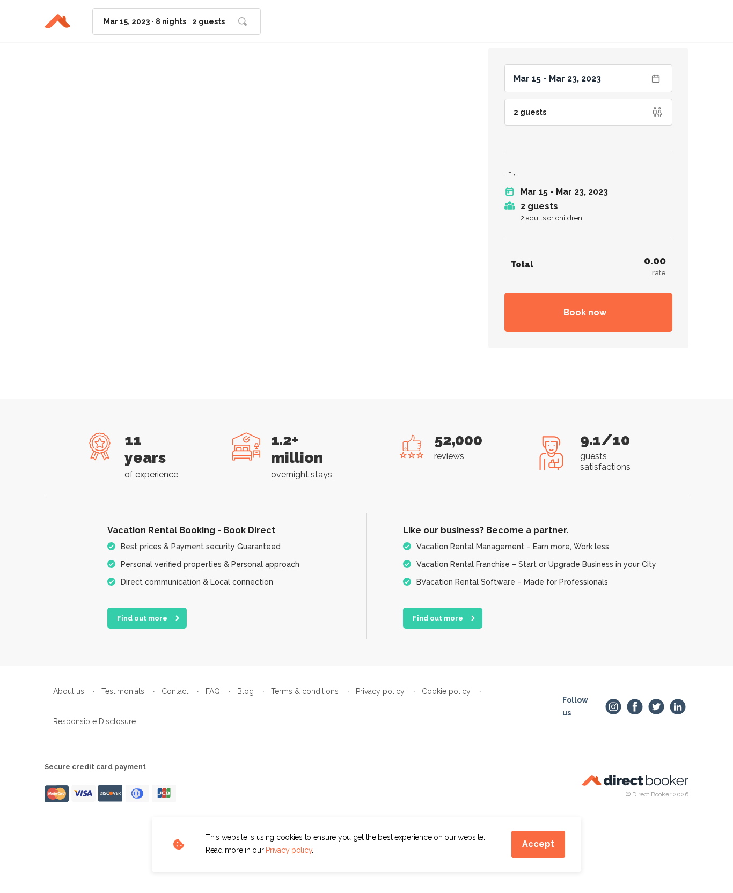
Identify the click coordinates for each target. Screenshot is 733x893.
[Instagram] (613, 707)
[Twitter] (656, 707)
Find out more (142, 618)
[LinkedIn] (677, 707)
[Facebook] (635, 707)
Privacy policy (289, 850)
